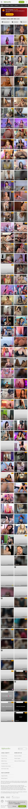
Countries (16, 22)
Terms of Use (4, 758)
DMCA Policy (4, 761)
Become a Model (17, 755)
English (21, 748)
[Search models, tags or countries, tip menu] (26, 5)
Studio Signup (17, 758)
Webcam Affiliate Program (19, 761)
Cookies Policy (4, 763)
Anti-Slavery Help (5, 768)
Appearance (6, 22)
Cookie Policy (17, 803)
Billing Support (4, 778)
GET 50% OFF (10, 14)
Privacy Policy (4, 755)
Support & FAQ (4, 775)
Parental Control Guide (6, 766)
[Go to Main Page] (8, 2)
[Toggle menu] (1, 2)
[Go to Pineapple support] (2, 801)
